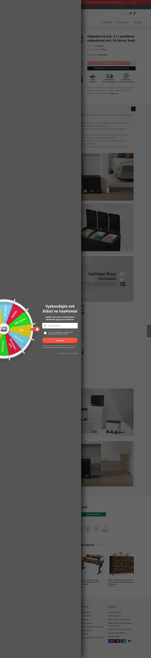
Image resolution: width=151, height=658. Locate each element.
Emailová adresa (54, 326)
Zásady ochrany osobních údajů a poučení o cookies (60, 333)
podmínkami (58, 332)
